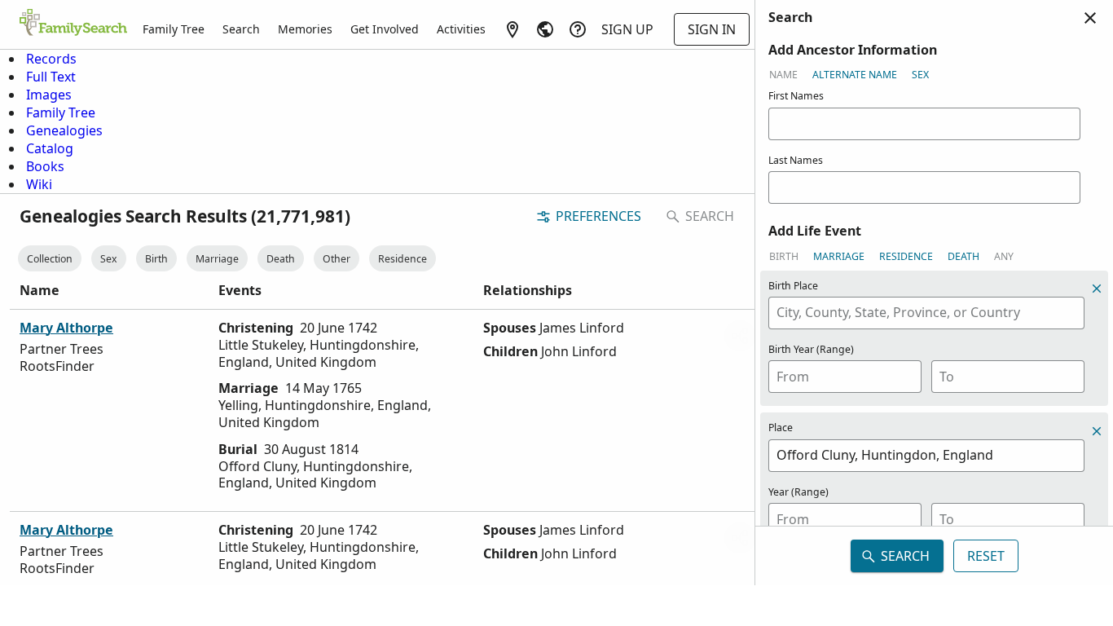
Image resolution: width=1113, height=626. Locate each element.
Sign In (712, 29)
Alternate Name (854, 75)
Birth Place (793, 286)
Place (780, 427)
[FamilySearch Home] (73, 23)
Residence (402, 259)
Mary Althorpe (66, 328)
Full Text (51, 77)
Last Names (795, 160)
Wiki (39, 184)
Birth (156, 259)
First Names (796, 96)
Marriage (217, 259)
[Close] (1090, 18)
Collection (50, 259)
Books (45, 166)
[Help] (577, 29)
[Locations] (512, 29)
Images (49, 95)
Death (280, 259)
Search (241, 29)
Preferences (598, 216)
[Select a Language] (545, 29)
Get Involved (384, 29)
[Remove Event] (1096, 431)
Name (783, 75)
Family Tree (174, 29)
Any (1004, 256)
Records (51, 59)
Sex (108, 259)
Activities (461, 29)
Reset (986, 556)
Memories (305, 29)
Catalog (49, 148)
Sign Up (627, 29)
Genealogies (64, 130)
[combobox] (926, 313)
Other (336, 259)
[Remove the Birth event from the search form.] (1096, 288)
